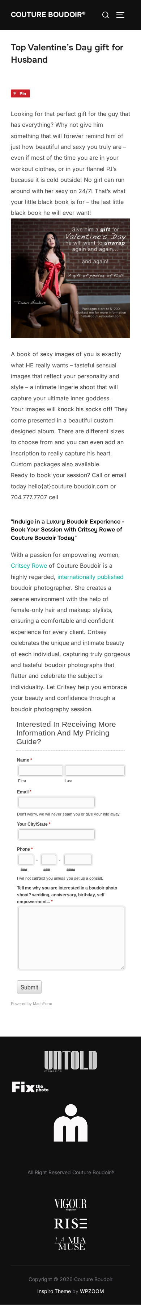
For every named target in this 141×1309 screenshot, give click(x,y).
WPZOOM (92, 1291)
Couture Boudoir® (48, 14)
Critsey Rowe (29, 565)
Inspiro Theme (54, 1291)
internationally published (90, 576)
